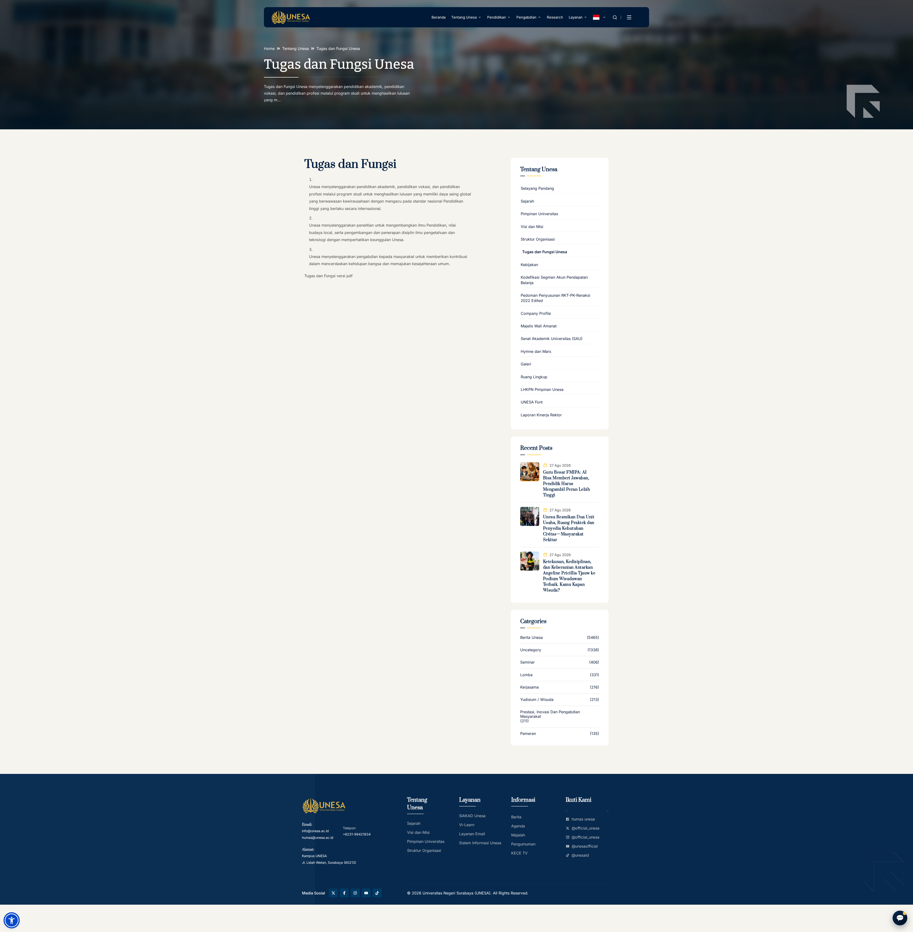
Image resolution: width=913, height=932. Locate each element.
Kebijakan (529, 264)
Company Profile (536, 313)
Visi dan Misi (532, 226)
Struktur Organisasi (538, 239)
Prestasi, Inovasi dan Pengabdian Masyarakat (550, 714)
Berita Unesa (531, 637)
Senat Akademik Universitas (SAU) (552, 338)
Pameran (528, 733)
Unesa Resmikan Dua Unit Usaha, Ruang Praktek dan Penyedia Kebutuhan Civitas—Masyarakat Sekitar (569, 529)
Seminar (527, 662)
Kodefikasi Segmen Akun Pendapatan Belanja (554, 280)
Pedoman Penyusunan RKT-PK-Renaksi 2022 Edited (555, 298)
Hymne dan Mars (536, 351)
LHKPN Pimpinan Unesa (542, 389)
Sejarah (527, 201)
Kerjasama (529, 687)
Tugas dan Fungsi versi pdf (328, 275)
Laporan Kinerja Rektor (541, 415)
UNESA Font (532, 402)
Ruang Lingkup (534, 376)
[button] (12, 920)
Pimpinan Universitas (539, 213)
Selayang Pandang (537, 188)
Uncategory (530, 650)
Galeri (526, 364)
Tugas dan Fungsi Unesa (544, 251)
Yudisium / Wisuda (537, 699)
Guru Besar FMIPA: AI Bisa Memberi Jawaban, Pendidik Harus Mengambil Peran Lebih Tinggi (566, 484)
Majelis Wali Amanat (539, 326)
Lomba (526, 675)
